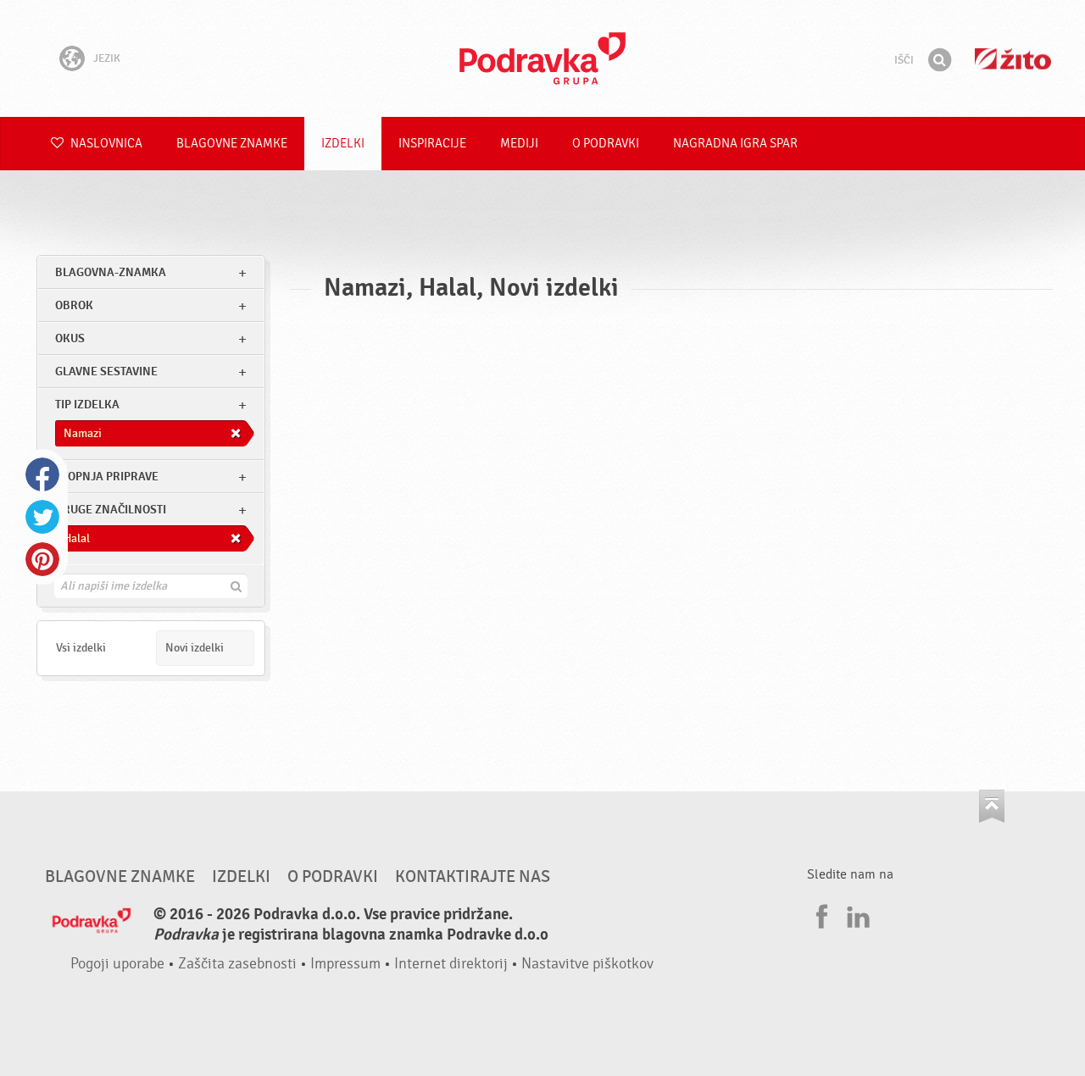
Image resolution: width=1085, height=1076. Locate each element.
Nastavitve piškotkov (587, 964)
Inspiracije (432, 143)
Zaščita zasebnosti (237, 964)
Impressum (345, 964)
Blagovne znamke (231, 143)
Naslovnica (105, 143)
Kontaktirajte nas (472, 877)
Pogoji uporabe (117, 964)
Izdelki (342, 143)
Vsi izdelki (81, 648)
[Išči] (939, 60)
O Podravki (605, 143)
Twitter (42, 517)
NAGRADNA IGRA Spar (735, 143)
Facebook (42, 474)
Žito (1013, 58)
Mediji (519, 143)
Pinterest (42, 559)
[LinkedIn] (856, 914)
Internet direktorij (451, 964)
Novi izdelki (194, 648)
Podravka (542, 58)
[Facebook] (819, 914)
